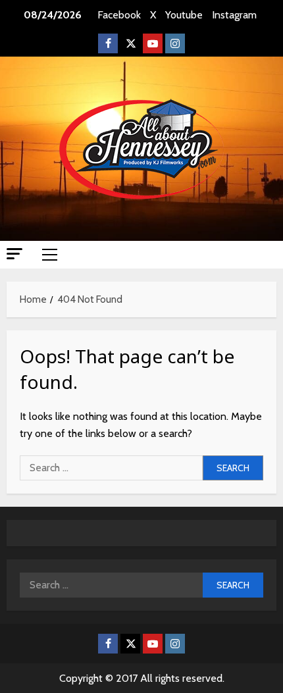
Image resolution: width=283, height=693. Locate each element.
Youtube (184, 15)
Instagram (234, 15)
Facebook (119, 15)
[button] (14, 253)
